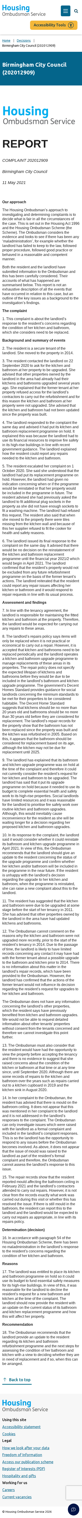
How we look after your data (25, 1448)
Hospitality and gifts (19, 1476)
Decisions (24, 40)
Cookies (8, 1434)
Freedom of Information (22, 1455)
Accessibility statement (21, 1427)
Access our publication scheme (27, 1462)
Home (6, 40)
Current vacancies (17, 1497)
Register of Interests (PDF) (23, 1469)
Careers (8, 1490)
